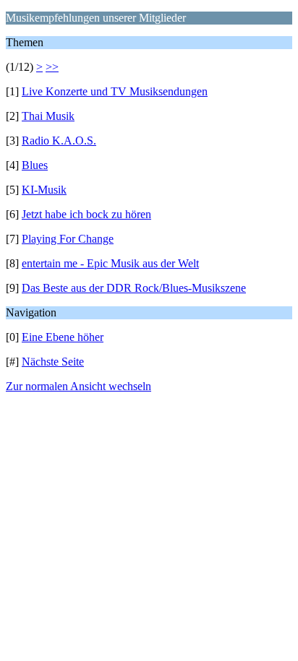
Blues (35, 165)
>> (52, 67)
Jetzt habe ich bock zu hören (86, 214)
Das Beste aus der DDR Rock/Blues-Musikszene (134, 288)
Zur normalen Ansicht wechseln (78, 386)
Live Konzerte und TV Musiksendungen (115, 91)
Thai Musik (48, 116)
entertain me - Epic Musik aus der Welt (110, 263)
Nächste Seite (53, 361)
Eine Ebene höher (62, 337)
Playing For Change (68, 239)
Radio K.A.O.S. (59, 140)
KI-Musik (44, 189)
